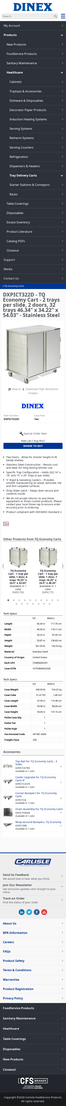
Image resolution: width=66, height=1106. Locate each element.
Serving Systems (21, 129)
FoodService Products (22, 54)
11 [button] (16, 604)
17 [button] (49, 604)
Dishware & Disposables (26, 101)
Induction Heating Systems (28, 119)
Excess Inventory (18, 222)
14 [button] (33, 604)
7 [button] (41, 600)
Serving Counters (22, 147)
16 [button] (44, 604)
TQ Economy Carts (14, 286)
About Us (9, 923)
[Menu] (63, 16)
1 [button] (8, 600)
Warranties (11, 980)
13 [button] (27, 604)
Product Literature (19, 232)
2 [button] (14, 600)
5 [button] (30, 600)
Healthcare (15, 72)
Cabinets (16, 82)
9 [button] (52, 600)
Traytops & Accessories (26, 91)
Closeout (13, 250)
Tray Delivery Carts (23, 175)
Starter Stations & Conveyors (30, 185)
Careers (8, 942)
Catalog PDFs (16, 241)
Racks (14, 194)
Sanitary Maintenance (22, 63)
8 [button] (47, 600)
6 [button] (36, 600)
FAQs (6, 951)
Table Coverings (18, 204)
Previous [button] (3, 566)
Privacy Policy (13, 998)
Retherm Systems (22, 138)
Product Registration (18, 989)
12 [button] (22, 604)
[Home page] (33, 9)
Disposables (15, 213)
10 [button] (58, 600)
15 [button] (38, 604)
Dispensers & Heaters (25, 166)
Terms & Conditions (17, 970)
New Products (16, 44)
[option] (18, 570)
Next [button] (63, 566)
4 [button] (25, 600)
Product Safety (13, 961)
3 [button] (19, 600)
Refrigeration (19, 157)
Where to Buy (33, 446)
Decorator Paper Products (28, 110)
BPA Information (15, 933)
